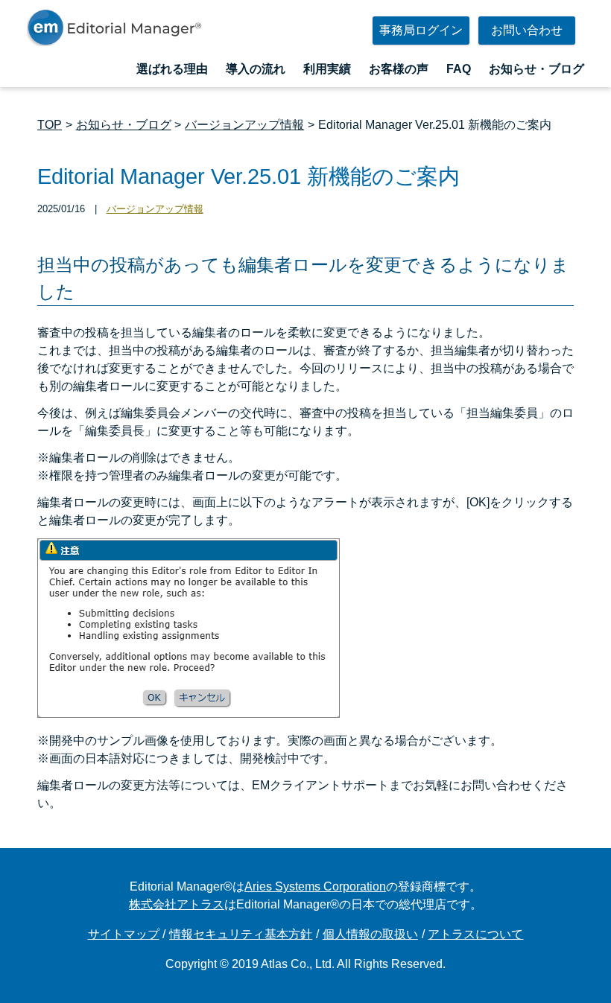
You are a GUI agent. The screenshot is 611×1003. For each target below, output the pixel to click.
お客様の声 (398, 69)
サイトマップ (123, 934)
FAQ (458, 69)
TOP (49, 124)
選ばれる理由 (172, 69)
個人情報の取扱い (370, 934)
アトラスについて (475, 934)
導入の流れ (255, 69)
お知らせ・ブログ (536, 69)
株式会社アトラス (176, 904)
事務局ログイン (421, 30)
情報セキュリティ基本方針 (240, 934)
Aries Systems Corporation (315, 886)
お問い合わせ (527, 30)
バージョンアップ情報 (244, 124)
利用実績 (327, 69)
